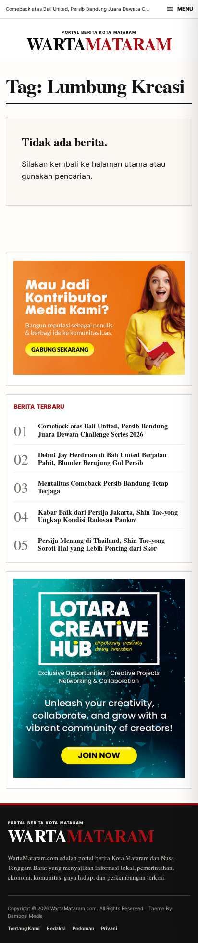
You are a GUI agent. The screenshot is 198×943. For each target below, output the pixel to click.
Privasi (109, 928)
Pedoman (83, 928)
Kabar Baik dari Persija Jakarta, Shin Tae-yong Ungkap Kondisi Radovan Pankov (108, 516)
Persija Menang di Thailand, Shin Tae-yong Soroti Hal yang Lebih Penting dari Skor (101, 544)
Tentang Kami (24, 928)
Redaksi (56, 928)
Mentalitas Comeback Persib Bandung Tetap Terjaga (103, 487)
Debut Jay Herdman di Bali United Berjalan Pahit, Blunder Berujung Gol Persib (102, 458)
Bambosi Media (25, 915)
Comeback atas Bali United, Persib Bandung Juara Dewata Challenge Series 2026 (103, 430)
